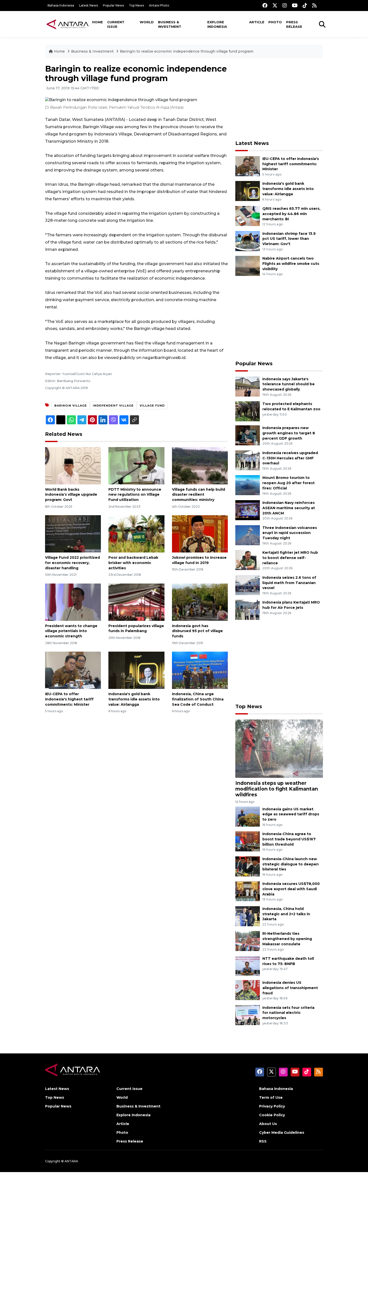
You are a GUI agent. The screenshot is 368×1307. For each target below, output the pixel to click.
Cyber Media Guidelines (281, 1132)
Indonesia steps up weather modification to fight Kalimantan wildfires (276, 789)
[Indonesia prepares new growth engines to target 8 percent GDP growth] (247, 435)
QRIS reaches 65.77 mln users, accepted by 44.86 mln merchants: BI (291, 213)
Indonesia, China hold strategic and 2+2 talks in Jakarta (286, 913)
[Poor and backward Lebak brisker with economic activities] (136, 533)
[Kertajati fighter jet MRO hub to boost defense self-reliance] (247, 559)
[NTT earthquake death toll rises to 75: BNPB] (247, 965)
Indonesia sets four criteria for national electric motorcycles (288, 1012)
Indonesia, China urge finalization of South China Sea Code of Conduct (198, 699)
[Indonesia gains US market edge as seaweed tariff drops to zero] (247, 816)
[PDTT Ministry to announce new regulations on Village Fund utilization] (136, 465)
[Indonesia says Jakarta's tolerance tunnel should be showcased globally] (247, 386)
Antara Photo (159, 5)
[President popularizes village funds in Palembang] (136, 601)
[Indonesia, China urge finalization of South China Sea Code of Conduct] (200, 670)
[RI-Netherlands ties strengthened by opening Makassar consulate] (247, 941)
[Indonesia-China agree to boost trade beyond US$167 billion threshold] (247, 841)
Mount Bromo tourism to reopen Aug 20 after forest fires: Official (288, 482)
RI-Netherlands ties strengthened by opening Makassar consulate (287, 938)
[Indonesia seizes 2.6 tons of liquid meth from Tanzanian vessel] (247, 584)
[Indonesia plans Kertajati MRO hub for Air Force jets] (247, 609)
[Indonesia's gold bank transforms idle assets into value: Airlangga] (136, 670)
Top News (136, 5)
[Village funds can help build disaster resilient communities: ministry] (200, 465)
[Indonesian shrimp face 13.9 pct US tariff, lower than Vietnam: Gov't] (247, 240)
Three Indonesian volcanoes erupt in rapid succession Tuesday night (289, 532)
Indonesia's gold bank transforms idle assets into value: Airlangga (134, 699)
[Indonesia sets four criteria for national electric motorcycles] (247, 1014)
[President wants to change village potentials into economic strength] (73, 601)
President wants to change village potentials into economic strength (71, 631)
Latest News (88, 5)
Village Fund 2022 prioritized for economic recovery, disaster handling (72, 562)
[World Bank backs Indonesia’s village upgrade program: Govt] (73, 465)
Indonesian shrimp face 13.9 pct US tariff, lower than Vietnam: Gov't (289, 238)
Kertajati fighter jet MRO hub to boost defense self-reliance (290, 557)
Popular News (113, 5)
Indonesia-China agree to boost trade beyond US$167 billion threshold (289, 839)
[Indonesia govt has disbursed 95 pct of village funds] (200, 601)
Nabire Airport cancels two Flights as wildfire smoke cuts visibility (290, 263)
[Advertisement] (279, 99)
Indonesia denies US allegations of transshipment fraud (290, 987)
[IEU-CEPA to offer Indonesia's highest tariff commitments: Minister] (73, 670)
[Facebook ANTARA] (264, 5)
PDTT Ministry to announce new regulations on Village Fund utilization (134, 494)
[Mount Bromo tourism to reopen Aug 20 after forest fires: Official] (247, 485)
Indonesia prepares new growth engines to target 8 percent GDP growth (288, 433)
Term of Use (271, 1097)
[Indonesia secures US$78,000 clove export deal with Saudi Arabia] (247, 891)
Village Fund (152, 405)
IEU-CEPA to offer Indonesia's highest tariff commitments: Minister (69, 699)
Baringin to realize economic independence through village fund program (186, 51)
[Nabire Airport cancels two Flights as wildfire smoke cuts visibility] (247, 265)
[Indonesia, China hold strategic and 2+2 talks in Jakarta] (247, 915)
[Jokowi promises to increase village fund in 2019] (200, 533)
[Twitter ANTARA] (274, 5)
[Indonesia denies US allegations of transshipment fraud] (247, 989)
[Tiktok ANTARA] (305, 5)
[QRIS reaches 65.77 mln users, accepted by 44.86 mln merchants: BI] (247, 215)
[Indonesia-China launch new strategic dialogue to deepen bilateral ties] (247, 866)
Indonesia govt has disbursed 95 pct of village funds (197, 631)
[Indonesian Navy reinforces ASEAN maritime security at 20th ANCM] (247, 509)
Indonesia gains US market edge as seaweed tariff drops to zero (290, 814)
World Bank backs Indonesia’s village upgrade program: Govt (71, 494)
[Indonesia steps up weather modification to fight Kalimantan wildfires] (279, 748)
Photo (275, 22)
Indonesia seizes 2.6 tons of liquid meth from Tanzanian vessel (289, 582)
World (147, 22)
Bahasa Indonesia (61, 5)
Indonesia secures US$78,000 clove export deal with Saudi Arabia (291, 888)
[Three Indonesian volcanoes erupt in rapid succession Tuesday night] (247, 534)
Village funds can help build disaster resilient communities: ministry (198, 494)
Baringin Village (70, 405)
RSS (263, 1141)
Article (256, 22)
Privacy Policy (272, 1106)
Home (97, 22)
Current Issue (115, 24)
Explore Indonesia (217, 24)
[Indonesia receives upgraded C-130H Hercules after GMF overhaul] (247, 460)
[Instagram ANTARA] (284, 5)
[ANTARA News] (67, 24)
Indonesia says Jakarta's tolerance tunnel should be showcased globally (288, 384)
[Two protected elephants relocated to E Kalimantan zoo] (247, 411)
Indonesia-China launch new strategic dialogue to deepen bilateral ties (290, 864)
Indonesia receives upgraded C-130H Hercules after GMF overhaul (290, 458)
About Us (268, 1124)
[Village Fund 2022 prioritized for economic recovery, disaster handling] (73, 533)
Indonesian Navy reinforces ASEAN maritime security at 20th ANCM (288, 507)
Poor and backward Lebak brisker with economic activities (133, 562)
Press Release (294, 24)
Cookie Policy (272, 1115)
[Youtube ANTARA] (295, 5)
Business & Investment (169, 24)
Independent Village (113, 405)
